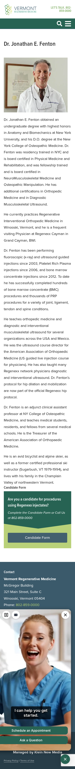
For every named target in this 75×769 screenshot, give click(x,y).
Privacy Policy (11, 760)
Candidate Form (37, 537)
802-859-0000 (65, 9)
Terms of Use (27, 760)
